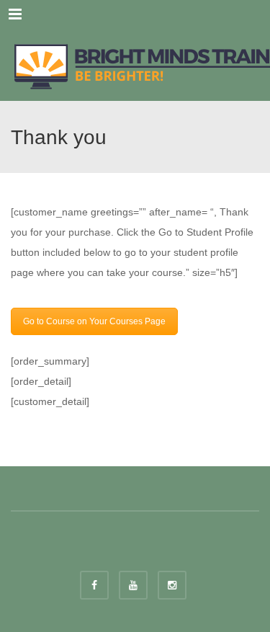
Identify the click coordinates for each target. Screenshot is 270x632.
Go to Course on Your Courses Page (94, 321)
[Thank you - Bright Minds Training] (135, 65)
